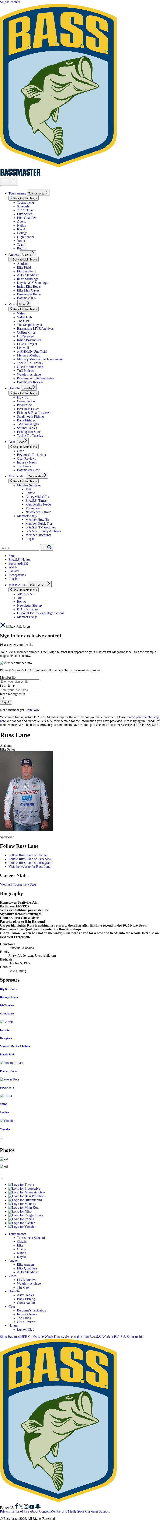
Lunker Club (25, 1329)
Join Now (32, 710)
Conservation (26, 401)
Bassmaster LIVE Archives (35, 328)
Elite (20, 1245)
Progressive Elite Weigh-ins (35, 378)
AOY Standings (27, 275)
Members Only (27, 516)
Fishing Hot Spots (29, 432)
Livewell (23, 347)
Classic (22, 1241)
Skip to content (10, 2)
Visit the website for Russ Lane (29, 866)
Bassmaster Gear (28, 470)
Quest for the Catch (30, 367)
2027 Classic (25, 210)
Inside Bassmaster (29, 340)
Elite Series (24, 214)
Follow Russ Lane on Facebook (29, 859)
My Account (33, 508)
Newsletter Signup (29, 605)
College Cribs (26, 332)
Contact (44, 1511)
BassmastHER (27, 298)
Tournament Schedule (31, 1237)
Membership (16, 476)
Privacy (5, 1511)
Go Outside (36, 1336)
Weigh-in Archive (29, 374)
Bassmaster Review (30, 382)
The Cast (23, 321)
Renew (30, 493)
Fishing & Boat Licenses (33, 412)
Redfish (22, 248)
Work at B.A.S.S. (114, 1336)
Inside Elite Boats (29, 286)
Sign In (6, 702)
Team (20, 244)
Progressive (24, 405)
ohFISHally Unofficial (32, 351)
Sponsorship (135, 1336)
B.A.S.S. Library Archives (43, 531)
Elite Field (24, 267)
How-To (14, 388)
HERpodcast (25, 336)
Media (72, 1511)
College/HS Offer (37, 497)
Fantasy (13, 571)
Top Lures (24, 466)
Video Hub (24, 317)
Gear (11, 442)
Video (12, 304)
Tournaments (17, 193)
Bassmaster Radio (29, 294)
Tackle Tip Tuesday (30, 363)
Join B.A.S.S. (17, 585)
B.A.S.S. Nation (19, 559)
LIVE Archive (26, 1280)
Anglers (13, 254)
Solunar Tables (27, 428)
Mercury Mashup (28, 355)
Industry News (27, 462)
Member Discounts (38, 535)
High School (25, 237)
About (34, 1511)
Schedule (23, 206)
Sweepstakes (17, 575)
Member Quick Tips (38, 523)
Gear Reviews (26, 458)
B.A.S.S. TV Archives (40, 527)
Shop (11, 556)
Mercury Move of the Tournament (40, 359)
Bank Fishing (26, 420)
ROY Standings (27, 279)
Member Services (28, 485)
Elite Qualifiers (27, 218)
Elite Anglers (25, 1264)
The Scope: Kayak (29, 325)
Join (28, 489)
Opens (21, 221)
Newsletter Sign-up (38, 512)
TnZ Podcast (25, 370)
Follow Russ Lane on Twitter (28, 855)
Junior (21, 240)
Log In (30, 539)
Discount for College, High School (40, 613)
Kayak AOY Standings (32, 283)
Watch (12, 567)
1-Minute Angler (28, 424)
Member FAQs (27, 617)
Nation (21, 225)
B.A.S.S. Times (35, 500)
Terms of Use (20, 1511)
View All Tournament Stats (18, 884)
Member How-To (37, 519)
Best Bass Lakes (28, 409)
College (22, 233)
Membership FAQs (38, 504)
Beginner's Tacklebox (31, 454)
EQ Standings (26, 271)
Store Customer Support (93, 1511)
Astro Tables (25, 1295)
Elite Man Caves (28, 290)
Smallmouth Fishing (30, 416)
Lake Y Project (27, 344)
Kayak (21, 229)
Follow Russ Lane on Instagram (29, 863)
